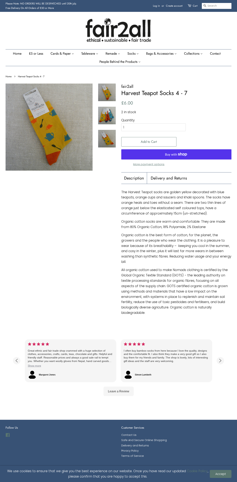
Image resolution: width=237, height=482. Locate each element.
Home (17, 53)
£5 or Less (36, 53)
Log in (156, 6)
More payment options (148, 164)
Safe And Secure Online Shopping (144, 440)
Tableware (88, 53)
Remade (112, 53)
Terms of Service (132, 456)
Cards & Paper (61, 53)
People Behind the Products (118, 61)
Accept (220, 474)
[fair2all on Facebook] (8, 436)
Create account (174, 6)
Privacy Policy (130, 451)
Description (134, 178)
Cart (195, 6)
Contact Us (128, 435)
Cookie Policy (197, 471)
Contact (215, 53)
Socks (131, 53)
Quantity (128, 120)
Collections (192, 53)
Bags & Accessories (160, 53)
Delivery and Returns (169, 178)
